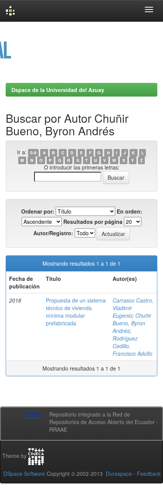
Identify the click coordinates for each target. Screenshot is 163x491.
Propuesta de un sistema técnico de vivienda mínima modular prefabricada (76, 311)
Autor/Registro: (53, 233)
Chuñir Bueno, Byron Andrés (132, 323)
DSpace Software (24, 473)
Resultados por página (92, 221)
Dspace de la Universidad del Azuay (57, 89)
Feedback (149, 473)
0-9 (33, 152)
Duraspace (119, 473)
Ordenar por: (37, 211)
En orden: (129, 211)
